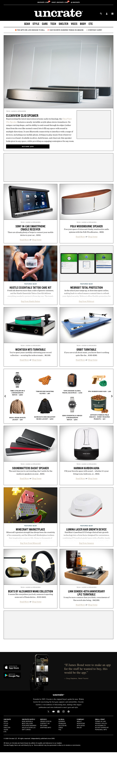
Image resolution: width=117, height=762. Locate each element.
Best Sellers (27, 723)
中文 (59, 729)
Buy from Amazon (86, 543)
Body (83, 24)
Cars (45, 24)
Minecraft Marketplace (30, 529)
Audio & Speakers (18, 111)
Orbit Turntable (86, 349)
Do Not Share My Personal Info (102, 728)
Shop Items (36, 240)
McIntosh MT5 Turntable (30, 349)
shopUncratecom (60, 2)
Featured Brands (29, 725)
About (79, 721)
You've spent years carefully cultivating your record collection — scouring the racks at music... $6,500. (31, 353)
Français (62, 723)
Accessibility (100, 725)
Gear (27, 24)
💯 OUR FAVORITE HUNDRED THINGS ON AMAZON (65, 30)
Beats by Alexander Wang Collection (30, 591)
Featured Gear (30, 284)
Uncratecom (43, 2)
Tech (53, 24)
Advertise (81, 723)
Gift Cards (26, 729)
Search (101, 13)
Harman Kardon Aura (86, 468)
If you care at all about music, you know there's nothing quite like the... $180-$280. (86, 353)
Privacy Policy (101, 723)
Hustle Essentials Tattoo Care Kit (30, 287)
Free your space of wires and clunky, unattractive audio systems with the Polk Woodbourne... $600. (86, 230)
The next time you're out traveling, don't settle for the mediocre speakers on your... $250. (30, 472)
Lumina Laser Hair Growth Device (86, 529)
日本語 (60, 727)
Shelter (63, 24)
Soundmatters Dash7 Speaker (30, 468)
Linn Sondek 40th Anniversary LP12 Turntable (86, 592)
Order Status (45, 721)
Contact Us (45, 723)
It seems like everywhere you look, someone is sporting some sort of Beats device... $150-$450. (30, 595)
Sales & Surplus (29, 727)
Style (36, 24)
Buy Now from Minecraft (30, 543)
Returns (43, 725)
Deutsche (62, 725)
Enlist (79, 727)
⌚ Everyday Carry (94, 30)
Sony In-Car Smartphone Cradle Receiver (31, 227)
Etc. (5, 731)
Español (61, 721)
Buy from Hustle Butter (30, 301)
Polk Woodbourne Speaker (86, 226)
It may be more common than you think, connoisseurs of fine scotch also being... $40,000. (86, 598)
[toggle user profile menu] (106, 14)
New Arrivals (27, 721)
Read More (24, 240)
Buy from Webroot (86, 301)
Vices (74, 24)
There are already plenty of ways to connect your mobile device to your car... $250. (30, 233)
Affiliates (81, 725)
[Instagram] (63, 711)
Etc (91, 24)
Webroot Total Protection (86, 287)
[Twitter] (48, 711)
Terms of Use (100, 721)
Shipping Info (45, 727)
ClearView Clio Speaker (22, 115)
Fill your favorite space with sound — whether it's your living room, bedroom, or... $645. (86, 472)
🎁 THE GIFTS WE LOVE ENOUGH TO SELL (30, 30)
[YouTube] (53, 711)
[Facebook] (58, 711)
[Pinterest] (68, 711)
